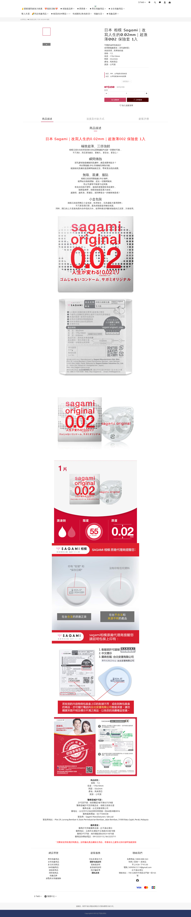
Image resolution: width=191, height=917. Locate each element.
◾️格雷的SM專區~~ (60, 14)
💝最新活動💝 (51, 8)
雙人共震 (25, 14)
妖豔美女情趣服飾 (53, 878)
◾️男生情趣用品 (96, 8)
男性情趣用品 (53, 859)
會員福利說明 (95, 867)
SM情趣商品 (53, 867)
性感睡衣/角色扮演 (81, 14)
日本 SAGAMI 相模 (43, 19)
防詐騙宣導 (95, 870)
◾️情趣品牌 (111, 14)
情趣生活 (98, 14)
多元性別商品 (53, 864)
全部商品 (23, 19)
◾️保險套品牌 (66, 8)
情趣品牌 (53, 875)
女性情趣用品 (53, 862)
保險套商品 (53, 870)
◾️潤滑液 (81, 8)
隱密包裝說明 (95, 862)
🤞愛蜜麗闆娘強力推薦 (31, 8)
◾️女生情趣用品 (115, 8)
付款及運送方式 (95, 859)
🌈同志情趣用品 (39, 14)
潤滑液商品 (53, 873)
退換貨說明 (95, 864)
